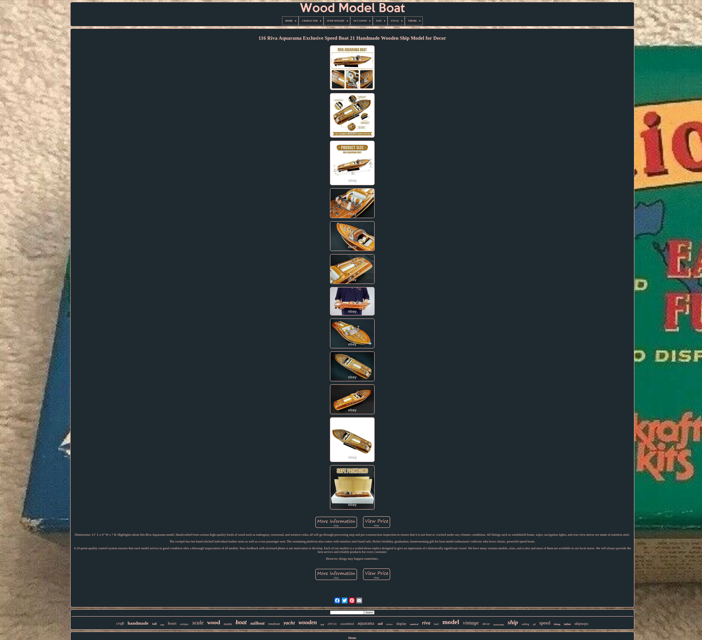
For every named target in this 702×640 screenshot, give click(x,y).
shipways (581, 624)
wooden (308, 622)
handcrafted (499, 625)
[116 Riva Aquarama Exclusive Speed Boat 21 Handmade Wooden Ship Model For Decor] (352, 68)
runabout (274, 624)
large (162, 625)
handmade (138, 623)
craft (120, 623)
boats (172, 623)
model (450, 622)
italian (567, 624)
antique (184, 624)
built (436, 624)
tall (154, 624)
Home (352, 638)
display (401, 624)
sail (380, 624)
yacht (289, 623)
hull (322, 625)
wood (213, 622)
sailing (525, 624)
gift (534, 624)
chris (332, 624)
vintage (471, 623)
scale (197, 623)
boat (241, 622)
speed (544, 623)
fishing (557, 624)
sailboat (257, 623)
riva (426, 623)
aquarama (366, 623)
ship (513, 622)
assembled (347, 624)
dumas (389, 624)
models (228, 624)
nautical (414, 624)
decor (486, 624)
